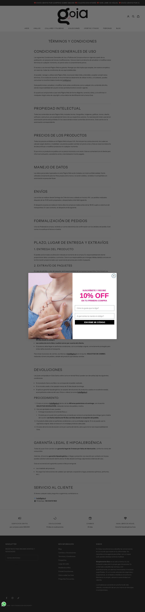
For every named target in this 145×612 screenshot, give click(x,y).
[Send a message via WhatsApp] (3, 604)
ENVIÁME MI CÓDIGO (94, 322)
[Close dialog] (114, 276)
